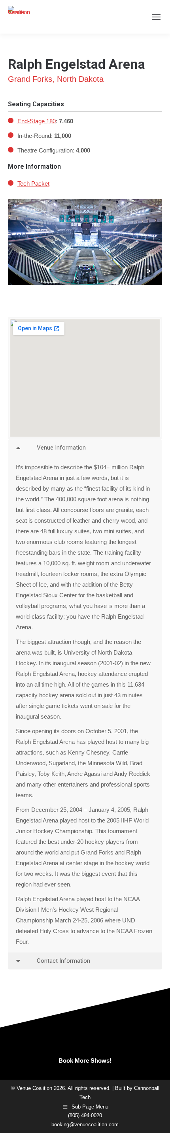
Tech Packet (33, 183)
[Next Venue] (155, 48)
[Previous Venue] (14, 48)
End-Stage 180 (36, 121)
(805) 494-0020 (85, 1115)
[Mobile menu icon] (156, 17)
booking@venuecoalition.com (85, 1124)
